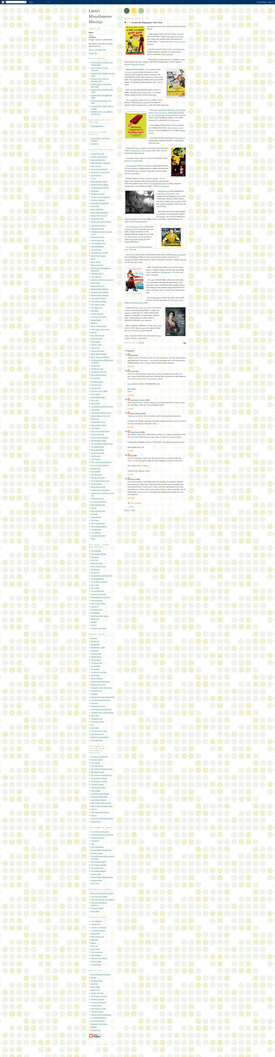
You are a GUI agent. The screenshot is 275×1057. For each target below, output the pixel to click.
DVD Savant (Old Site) (99, 554)
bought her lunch (177, 255)
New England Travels (98, 1008)
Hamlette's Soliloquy (98, 200)
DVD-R (156, 77)
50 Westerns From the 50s (100, 172)
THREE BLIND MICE (166, 204)
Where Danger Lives (98, 511)
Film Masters (95, 613)
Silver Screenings (97, 265)
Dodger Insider (96, 874)
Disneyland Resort (97, 734)
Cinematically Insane (98, 422)
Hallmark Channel (97, 1011)
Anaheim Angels (96, 880)
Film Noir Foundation (98, 536)
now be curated (143, 102)
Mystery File (95, 990)
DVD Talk (94, 560)
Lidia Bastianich (96, 955)
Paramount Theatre (138, 64)
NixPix (93, 259)
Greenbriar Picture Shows (100, 188)
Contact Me (93, 53)
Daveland (94, 694)
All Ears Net (95, 641)
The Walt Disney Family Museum (102, 712)
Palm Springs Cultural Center (101, 803)
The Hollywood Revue (98, 301)
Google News (95, 1030)
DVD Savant (160, 216)
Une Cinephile (96, 471)
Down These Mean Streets (100, 431)
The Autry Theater (97, 784)
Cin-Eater (94, 514)
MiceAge (94, 638)
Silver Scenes (96, 283)
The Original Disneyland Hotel (101, 709)
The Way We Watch (98, 477)
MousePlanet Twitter (98, 647)
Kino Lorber (95, 585)
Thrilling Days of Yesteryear (100, 490)
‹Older (133, 510)
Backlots (94, 323)
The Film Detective (97, 591)
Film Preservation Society (100, 616)
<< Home (130, 506)
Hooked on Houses (97, 999)
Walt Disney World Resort (100, 737)
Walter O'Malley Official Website (102, 877)
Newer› (127, 510)
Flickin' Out (95, 419)
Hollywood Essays (97, 498)
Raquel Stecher (136, 413)
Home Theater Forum (98, 566)
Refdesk (94, 1027)
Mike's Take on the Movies (100, 357)
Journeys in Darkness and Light (102, 280)
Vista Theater (95, 790)
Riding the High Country (99, 181)
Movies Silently (96, 320)
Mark (132, 355)
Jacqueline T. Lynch (137, 400)
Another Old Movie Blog (99, 157)
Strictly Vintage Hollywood (100, 295)
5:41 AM (130, 408)
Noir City (94, 809)
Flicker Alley (95, 588)
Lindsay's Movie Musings (99, 437)
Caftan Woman (96, 517)
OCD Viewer (95, 428)
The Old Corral (96, 385)
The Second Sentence (98, 1002)
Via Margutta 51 (166, 272)
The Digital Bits (96, 551)
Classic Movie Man (97, 240)
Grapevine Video (97, 609)
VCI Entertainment (97, 579)
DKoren (133, 479)
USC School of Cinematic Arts (101, 775)
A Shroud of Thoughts (98, 317)
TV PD (93, 178)
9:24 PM (130, 474)
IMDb (93, 539)
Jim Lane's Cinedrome (98, 502)
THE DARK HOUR (176, 300)
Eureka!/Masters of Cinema (100, 597)
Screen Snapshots (97, 434)
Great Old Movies (97, 209)
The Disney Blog (96, 663)
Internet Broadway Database (101, 974)
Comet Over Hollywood (99, 169)
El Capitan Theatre (97, 722)
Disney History (96, 660)
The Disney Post (97, 719)
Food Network (96, 964)
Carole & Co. (95, 348)
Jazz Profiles (95, 987)
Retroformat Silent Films (99, 797)
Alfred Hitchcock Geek (99, 354)
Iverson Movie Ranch (98, 862)
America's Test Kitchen (99, 958)
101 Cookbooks (96, 921)
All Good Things (96, 484)
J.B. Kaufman (95, 378)
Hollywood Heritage (97, 838)
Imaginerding (95, 669)
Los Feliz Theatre (97, 766)
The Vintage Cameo (98, 304)
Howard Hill (130, 229)
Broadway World (96, 981)
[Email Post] (184, 343)
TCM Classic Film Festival (100, 812)
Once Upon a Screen (98, 225)
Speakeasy (95, 191)
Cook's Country (96, 961)
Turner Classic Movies (99, 526)
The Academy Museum (99, 778)
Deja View (94, 703)
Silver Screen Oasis (98, 523)
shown (142, 328)
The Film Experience (133, 227)
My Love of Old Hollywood (100, 465)
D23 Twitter (95, 728)
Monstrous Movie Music (99, 1024)
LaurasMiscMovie (97, 126)
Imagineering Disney (98, 706)
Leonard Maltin (96, 529)
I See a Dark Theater (98, 298)
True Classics (96, 459)
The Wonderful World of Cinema (102, 406)
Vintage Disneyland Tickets (100, 681)
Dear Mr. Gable (96, 345)
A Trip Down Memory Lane (100, 481)
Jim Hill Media (95, 666)
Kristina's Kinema (155, 297)
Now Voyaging (96, 456)
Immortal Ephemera (98, 286)
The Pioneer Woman (98, 930)
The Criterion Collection (99, 582)
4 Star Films (95, 206)
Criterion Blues (96, 388)
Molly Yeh (94, 946)
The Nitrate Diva (96, 308)
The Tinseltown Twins (98, 243)
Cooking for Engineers (98, 927)
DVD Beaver (95, 569)
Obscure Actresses (98, 351)
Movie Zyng (95, 619)
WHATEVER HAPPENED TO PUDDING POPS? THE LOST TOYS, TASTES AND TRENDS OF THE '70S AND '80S (167, 112)
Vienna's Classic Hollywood (100, 197)
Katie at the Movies (97, 229)
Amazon (94, 625)
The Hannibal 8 (96, 175)
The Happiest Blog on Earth (100, 700)
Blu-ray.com (95, 572)
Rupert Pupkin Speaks (99, 326)
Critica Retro (95, 410)
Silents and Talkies (97, 450)
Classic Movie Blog (97, 453)
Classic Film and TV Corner (100, 416)
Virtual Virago (95, 366)
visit (157, 171)
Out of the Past (96, 166)
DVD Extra (128, 72)
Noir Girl (94, 332)
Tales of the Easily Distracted (101, 462)
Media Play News (97, 563)
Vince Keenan (96, 341)
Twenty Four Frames (98, 256)
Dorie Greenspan (97, 952)
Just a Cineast (96, 262)
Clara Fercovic (135, 432)
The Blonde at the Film (98, 372)
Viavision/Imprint (96, 600)
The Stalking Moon (97, 447)
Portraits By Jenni (97, 369)
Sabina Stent (95, 403)
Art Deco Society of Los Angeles (102, 834)
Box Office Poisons (97, 335)
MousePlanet (95, 644)
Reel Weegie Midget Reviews (101, 413)
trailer (152, 280)
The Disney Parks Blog (99, 731)
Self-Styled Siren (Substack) (101, 163)
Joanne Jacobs (96, 1005)
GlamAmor (94, 311)
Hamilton (94, 622)
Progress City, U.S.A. (98, 684)
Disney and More (97, 678)
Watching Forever (97, 273)
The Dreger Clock (97, 868)
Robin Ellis (94, 940)
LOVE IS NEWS (175, 201)
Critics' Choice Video (98, 603)
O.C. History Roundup (98, 865)
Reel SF (94, 508)
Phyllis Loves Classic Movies (101, 222)
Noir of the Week (97, 338)
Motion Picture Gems (98, 487)
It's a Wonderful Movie (98, 1018)
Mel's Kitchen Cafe (97, 936)
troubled (132, 100)
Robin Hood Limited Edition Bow (136, 239)
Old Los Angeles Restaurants (101, 850)
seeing (182, 59)
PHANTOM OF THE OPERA (141, 150)
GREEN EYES (138, 303)
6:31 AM (130, 427)
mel (131, 455)
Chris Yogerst (95, 394)
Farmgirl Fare (95, 924)
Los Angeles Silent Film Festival (102, 818)
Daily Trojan (95, 883)
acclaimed (128, 260)
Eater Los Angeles (97, 847)
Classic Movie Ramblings (99, 212)
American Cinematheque (99, 756)
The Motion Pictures (98, 397)
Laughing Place (96, 654)
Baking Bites (95, 933)
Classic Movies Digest (98, 425)
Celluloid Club (95, 468)
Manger (93, 943)
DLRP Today (95, 675)
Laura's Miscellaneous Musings (100, 16)
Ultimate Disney (96, 657)
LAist (92, 844)
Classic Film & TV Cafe (99, 215)
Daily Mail (183, 260)
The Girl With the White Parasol (102, 444)
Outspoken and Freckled (99, 292)
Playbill (93, 977)
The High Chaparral (98, 1021)
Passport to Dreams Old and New (102, 697)
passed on (128, 313)
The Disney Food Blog (98, 672)
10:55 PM (130, 366)
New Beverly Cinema (98, 787)
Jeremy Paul (142, 308)
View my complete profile (97, 50)
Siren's (137, 148)
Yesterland (94, 650)
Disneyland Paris (97, 740)
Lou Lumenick (96, 533)
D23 (92, 725)
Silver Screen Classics (99, 375)
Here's (129, 384)
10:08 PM (130, 498)
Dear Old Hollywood (98, 505)
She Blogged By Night (98, 440)
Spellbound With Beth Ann (100, 289)
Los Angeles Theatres (98, 800)
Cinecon (94, 815)
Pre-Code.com (96, 277)
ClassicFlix (95, 144)
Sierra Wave (95, 911)
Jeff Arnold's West (97, 219)
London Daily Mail (97, 993)
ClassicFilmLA (96, 821)
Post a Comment (135, 503)
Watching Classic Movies (99, 184)
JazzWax (94, 984)
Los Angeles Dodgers (98, 871)
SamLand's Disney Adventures (101, 688)
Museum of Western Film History (102, 893)
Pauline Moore (161, 194)
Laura (91, 35)
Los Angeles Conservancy (100, 831)
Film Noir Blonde (96, 474)
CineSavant (95, 557)
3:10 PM (141, 342)
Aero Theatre (95, 763)
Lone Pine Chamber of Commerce (103, 899)
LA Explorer (95, 841)
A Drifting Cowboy (97, 382)
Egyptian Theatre (97, 760)
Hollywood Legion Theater (100, 794)
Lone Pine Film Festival (99, 896)
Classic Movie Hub (97, 154)
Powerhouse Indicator (98, 594)
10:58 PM (130, 395)
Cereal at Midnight (97, 246)
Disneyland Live (96, 691)
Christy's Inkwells (97, 314)
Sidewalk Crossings (98, 237)
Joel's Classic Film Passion (100, 329)
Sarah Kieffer (95, 949)
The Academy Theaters (99, 781)
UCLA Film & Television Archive (102, 769)
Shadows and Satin (97, 194)
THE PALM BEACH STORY (158, 183)
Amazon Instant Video (98, 628)
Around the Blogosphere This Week (146, 22)
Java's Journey (96, 249)
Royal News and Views (99, 996)
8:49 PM (130, 450)
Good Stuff (169, 54)
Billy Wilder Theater (97, 772)
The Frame (95, 400)
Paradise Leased (97, 853)
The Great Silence (97, 908)
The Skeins (95, 520)
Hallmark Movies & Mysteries (101, 1015)
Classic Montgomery (98, 160)
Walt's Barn (95, 715)
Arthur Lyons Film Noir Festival (101, 806)
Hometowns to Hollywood (100, 203)
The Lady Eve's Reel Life (99, 253)
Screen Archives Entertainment (101, 576)
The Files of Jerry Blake (99, 391)
